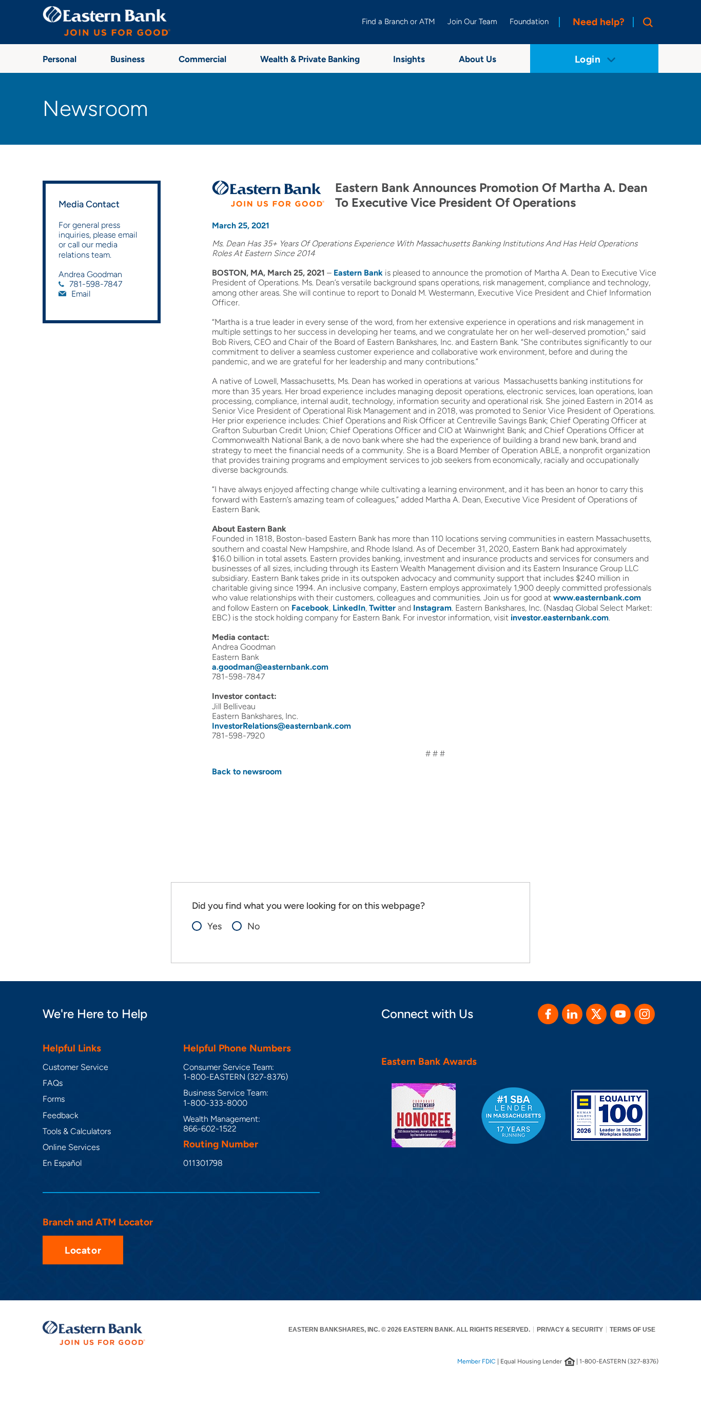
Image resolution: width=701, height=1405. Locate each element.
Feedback (60, 1115)
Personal (59, 59)
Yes (214, 926)
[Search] (645, 22)
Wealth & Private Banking (310, 59)
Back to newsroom (247, 771)
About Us (477, 59)
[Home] (107, 21)
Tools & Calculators (77, 1131)
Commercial (202, 59)
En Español (62, 1163)
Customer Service (75, 1067)
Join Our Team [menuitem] (472, 21)
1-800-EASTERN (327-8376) (235, 1077)
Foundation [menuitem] (529, 21)
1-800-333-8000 (215, 1103)
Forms (54, 1099)
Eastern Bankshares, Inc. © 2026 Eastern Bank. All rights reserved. (409, 1329)
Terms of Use (632, 1329)
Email (80, 294)
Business (127, 59)
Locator (83, 1250)
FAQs (53, 1083)
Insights (409, 59)
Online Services (71, 1147)
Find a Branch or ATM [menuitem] (398, 21)
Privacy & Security (570, 1329)
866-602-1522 (210, 1129)
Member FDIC (476, 1361)
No (253, 926)
